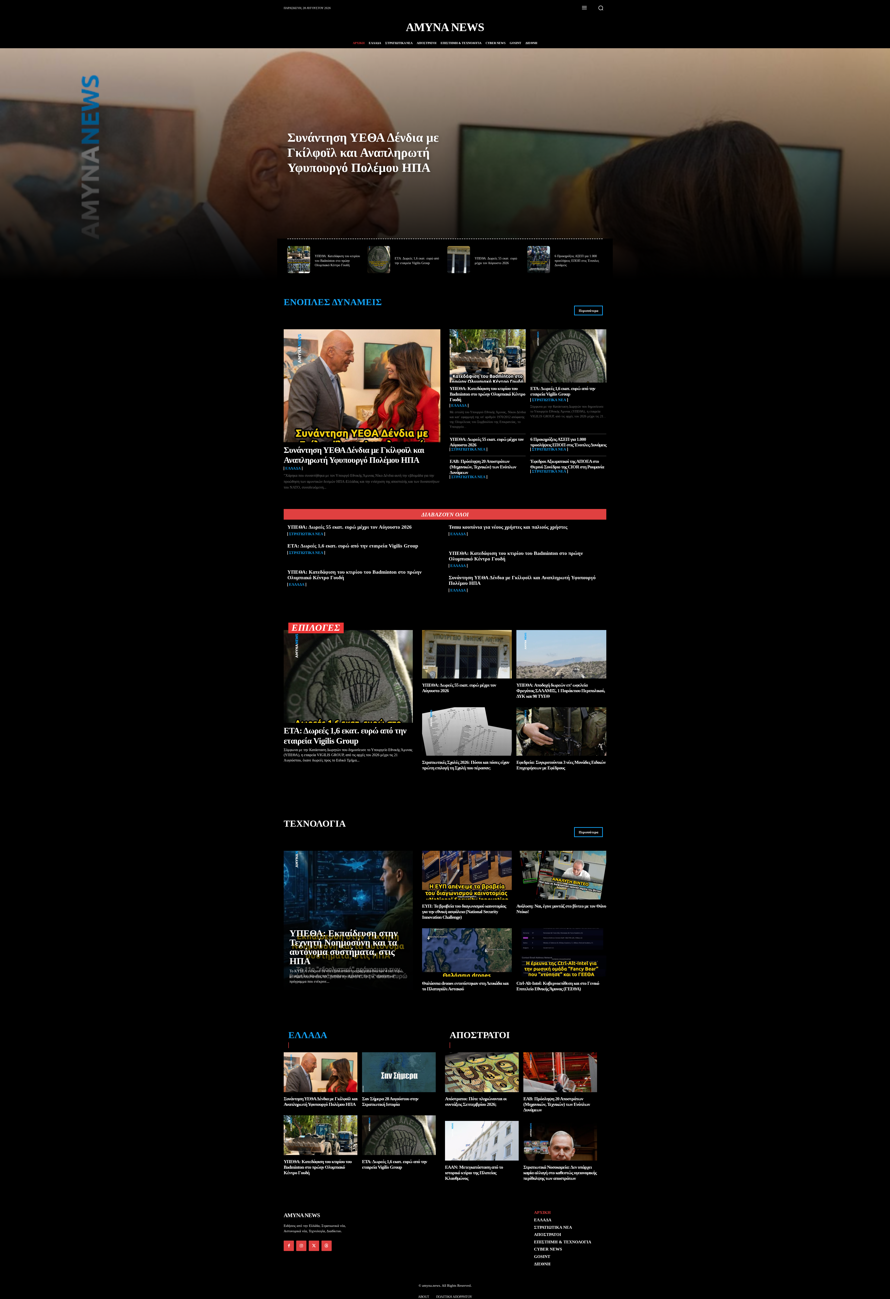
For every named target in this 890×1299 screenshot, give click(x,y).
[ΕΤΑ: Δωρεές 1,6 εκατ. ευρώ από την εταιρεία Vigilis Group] (378, 259)
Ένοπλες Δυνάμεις (333, 302)
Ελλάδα (293, 468)
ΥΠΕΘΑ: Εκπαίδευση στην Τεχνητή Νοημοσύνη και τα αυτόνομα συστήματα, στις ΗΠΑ (343, 947)
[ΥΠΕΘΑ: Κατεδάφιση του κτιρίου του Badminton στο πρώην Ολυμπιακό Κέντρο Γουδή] (298, 259)
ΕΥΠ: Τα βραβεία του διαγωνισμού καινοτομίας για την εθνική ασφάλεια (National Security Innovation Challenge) (464, 911)
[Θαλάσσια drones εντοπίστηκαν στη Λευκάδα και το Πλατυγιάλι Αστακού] (467, 952)
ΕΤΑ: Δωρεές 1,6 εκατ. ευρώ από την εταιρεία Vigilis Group (352, 546)
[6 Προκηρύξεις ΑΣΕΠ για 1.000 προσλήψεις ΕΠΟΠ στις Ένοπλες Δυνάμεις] (538, 259)
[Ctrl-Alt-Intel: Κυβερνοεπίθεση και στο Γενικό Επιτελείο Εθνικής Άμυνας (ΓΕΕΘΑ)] (561, 952)
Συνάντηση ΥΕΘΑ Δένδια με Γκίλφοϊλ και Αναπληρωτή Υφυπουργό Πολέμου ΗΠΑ (363, 153)
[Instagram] (301, 1246)
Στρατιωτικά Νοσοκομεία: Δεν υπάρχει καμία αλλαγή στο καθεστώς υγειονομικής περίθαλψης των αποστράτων (560, 1173)
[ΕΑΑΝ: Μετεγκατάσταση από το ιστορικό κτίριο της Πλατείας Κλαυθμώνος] (482, 1141)
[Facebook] (289, 1246)
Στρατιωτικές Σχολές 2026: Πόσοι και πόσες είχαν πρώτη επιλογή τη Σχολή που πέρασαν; (465, 765)
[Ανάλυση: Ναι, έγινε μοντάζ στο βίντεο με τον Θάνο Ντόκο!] (561, 875)
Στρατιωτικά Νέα (549, 400)
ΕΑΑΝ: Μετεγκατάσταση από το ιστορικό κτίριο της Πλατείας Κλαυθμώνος (474, 1173)
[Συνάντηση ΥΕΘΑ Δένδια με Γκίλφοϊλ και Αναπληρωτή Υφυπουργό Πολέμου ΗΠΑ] (362, 385)
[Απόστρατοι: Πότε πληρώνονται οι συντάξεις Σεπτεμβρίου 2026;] (482, 1072)
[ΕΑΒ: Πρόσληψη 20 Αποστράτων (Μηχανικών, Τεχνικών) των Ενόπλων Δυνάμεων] (560, 1072)
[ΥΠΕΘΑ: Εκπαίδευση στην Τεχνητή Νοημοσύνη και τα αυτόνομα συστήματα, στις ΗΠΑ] (348, 920)
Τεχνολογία (315, 823)
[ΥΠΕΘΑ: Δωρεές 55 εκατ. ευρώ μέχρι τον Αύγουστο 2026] (458, 259)
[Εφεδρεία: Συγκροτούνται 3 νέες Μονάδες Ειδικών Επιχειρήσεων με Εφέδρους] (561, 731)
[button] (600, 7)
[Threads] (326, 1246)
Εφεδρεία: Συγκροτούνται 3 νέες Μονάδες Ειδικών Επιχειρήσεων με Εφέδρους (561, 765)
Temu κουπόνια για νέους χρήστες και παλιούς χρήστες (508, 527)
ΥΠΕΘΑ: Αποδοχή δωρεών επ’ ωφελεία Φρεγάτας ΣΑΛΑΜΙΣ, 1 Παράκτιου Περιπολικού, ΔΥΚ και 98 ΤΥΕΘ (560, 690)
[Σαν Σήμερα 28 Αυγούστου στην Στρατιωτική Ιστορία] (399, 1072)
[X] (314, 1246)
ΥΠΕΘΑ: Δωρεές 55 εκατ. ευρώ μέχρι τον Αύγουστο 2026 (349, 527)
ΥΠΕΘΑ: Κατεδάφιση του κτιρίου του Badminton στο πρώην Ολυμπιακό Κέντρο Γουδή (337, 260)
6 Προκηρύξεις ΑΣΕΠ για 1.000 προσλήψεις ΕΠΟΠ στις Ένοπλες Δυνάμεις (577, 260)
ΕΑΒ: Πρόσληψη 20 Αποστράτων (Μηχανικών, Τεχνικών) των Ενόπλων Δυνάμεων (483, 467)
